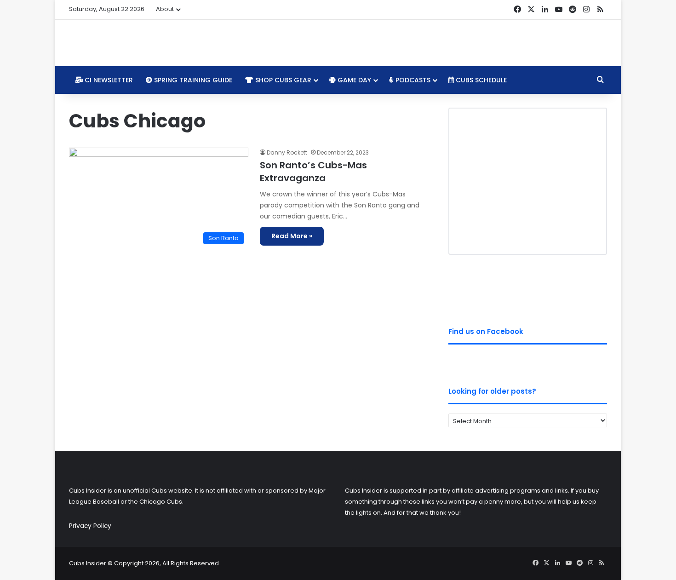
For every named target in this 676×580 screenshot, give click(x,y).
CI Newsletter (108, 80)
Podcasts (412, 80)
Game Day (353, 80)
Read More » (291, 236)
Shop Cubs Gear (282, 80)
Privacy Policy (90, 526)
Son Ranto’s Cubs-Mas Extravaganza (313, 171)
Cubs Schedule (480, 80)
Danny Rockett (287, 152)
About (165, 9)
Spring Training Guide (192, 80)
